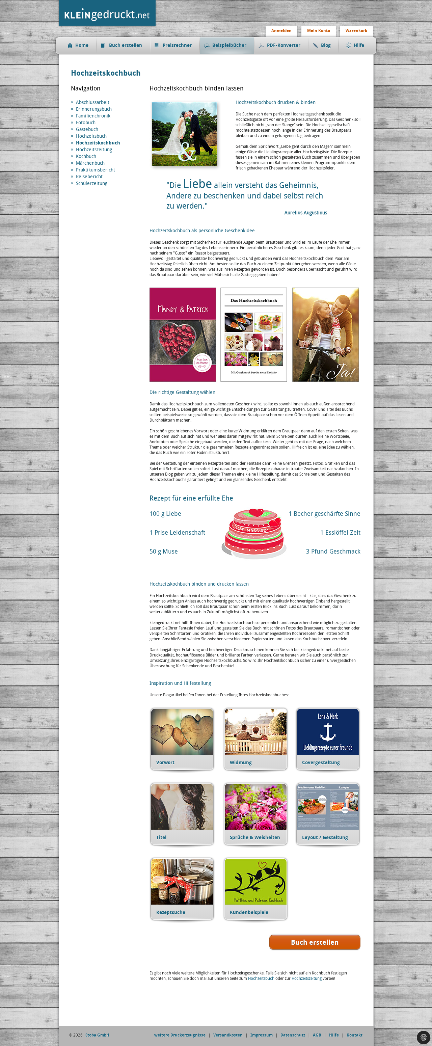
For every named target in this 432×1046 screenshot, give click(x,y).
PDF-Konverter (283, 45)
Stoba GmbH (97, 1035)
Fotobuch (86, 123)
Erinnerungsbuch (94, 109)
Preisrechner (177, 45)
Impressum (261, 1035)
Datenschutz (292, 1035)
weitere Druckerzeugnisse (180, 1035)
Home (81, 45)
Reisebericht (89, 177)
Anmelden (281, 30)
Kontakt (354, 1035)
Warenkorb (356, 30)
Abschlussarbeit (92, 102)
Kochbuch (86, 156)
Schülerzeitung (91, 183)
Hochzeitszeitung (94, 150)
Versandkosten (228, 1035)
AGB (317, 1035)
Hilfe (359, 45)
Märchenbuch (90, 163)
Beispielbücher (229, 45)
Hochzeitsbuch (91, 136)
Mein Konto (318, 30)
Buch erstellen (125, 45)
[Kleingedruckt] (108, 26)
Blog (326, 45)
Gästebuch (87, 129)
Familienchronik (93, 116)
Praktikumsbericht (95, 170)
